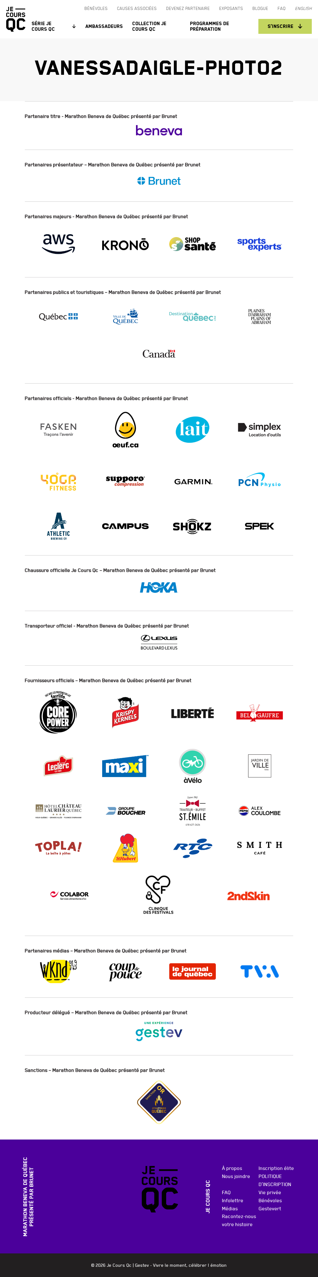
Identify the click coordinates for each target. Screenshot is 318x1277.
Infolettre (232, 1200)
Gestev (142, 1265)
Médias (230, 1208)
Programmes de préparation (209, 26)
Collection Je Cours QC (149, 26)
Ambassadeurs (104, 26)
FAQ (226, 1192)
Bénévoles (270, 1200)
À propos (232, 1168)
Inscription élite (276, 1168)
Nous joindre (236, 1176)
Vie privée (270, 1192)
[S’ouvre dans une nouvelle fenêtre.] (159, 130)
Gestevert (270, 1208)
